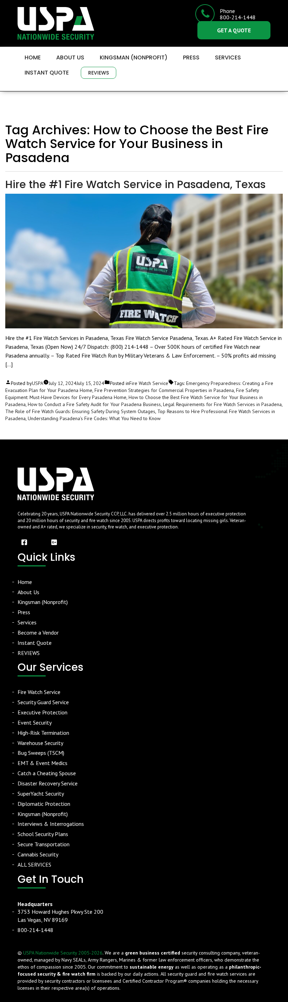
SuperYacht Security (41, 793)
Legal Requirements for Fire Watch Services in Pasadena (222, 404)
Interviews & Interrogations (51, 823)
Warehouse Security (40, 742)
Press (191, 57)
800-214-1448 (35, 929)
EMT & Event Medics (42, 762)
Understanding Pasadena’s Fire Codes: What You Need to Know (94, 418)
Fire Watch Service (148, 383)
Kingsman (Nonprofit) (134, 57)
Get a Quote (234, 30)
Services (228, 57)
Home (33, 57)
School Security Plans (43, 833)
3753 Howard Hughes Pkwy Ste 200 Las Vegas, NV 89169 (60, 912)
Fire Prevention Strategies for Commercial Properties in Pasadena (164, 390)
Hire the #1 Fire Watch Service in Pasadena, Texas (135, 184)
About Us (70, 57)
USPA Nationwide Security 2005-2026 (63, 953)
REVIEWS (98, 72)
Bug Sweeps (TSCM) (41, 752)
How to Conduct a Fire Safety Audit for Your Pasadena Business (94, 404)
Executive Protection (42, 712)
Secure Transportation (44, 844)
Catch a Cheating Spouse (47, 773)
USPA (37, 383)
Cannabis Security (38, 854)
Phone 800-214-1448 (238, 14)
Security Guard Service (43, 702)
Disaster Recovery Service (48, 783)
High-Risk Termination (43, 732)
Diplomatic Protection (44, 803)
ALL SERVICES (34, 864)
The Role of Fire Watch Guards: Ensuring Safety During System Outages (80, 411)
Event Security (35, 722)
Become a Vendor (38, 632)
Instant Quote (47, 73)
